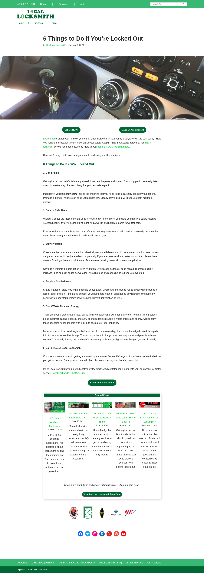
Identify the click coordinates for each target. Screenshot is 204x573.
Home (43, 4)
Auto (82, 4)
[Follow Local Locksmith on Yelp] (109, 533)
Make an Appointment (43, 562)
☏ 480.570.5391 (26, 4)
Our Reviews (154, 562)
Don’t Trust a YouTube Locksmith (54, 422)
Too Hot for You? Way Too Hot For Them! (102, 417)
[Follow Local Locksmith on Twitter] (87, 533)
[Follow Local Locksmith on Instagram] (95, 533)
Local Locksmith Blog (110, 562)
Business (63, 4)
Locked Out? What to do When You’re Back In (126, 417)
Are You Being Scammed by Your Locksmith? (149, 417)
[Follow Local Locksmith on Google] (116, 533)
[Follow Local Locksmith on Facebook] (80, 533)
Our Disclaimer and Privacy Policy (77, 562)
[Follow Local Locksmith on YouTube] (123, 533)
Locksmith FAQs (134, 562)
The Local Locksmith (56, 45)
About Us (22, 562)
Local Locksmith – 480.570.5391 (69, 373)
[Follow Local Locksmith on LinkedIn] (102, 533)
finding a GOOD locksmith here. (113, 146)
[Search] (183, 4)
